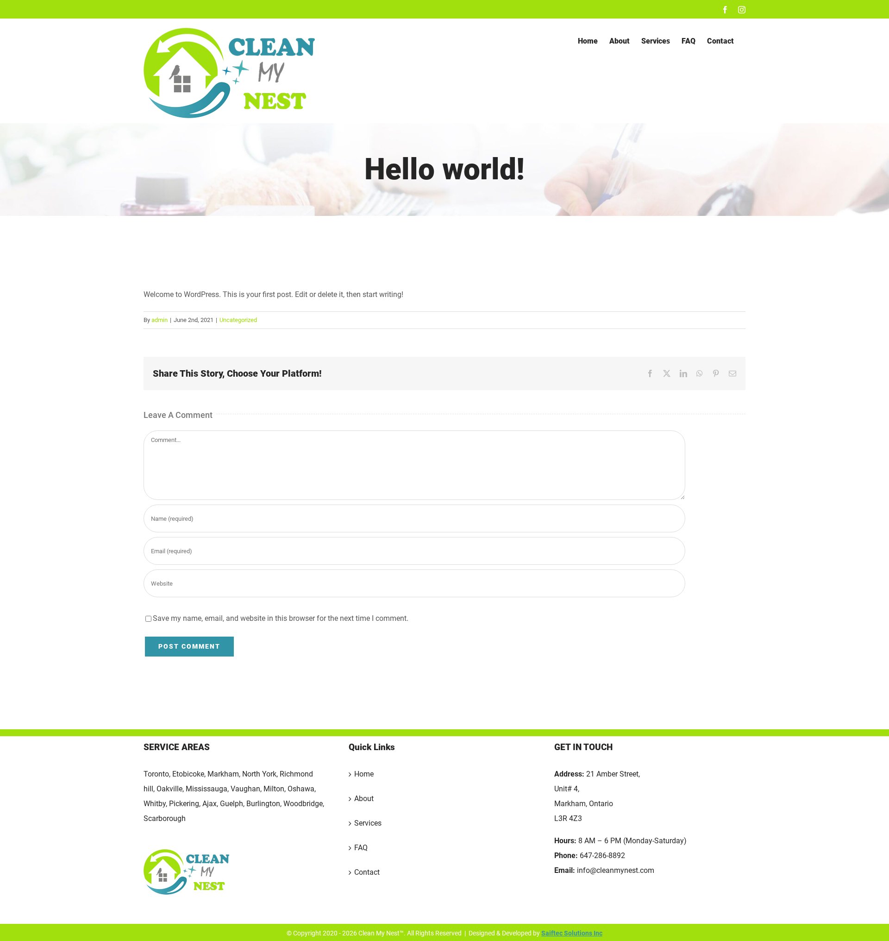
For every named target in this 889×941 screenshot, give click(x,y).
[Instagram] (574, 907)
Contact (367, 872)
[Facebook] (558, 907)
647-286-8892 (602, 855)
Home (364, 774)
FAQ (361, 847)
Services (368, 823)
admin (159, 319)
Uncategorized (238, 319)
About (364, 798)
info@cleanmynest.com (615, 870)
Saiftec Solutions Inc (571, 933)
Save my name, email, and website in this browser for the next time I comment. (280, 618)
